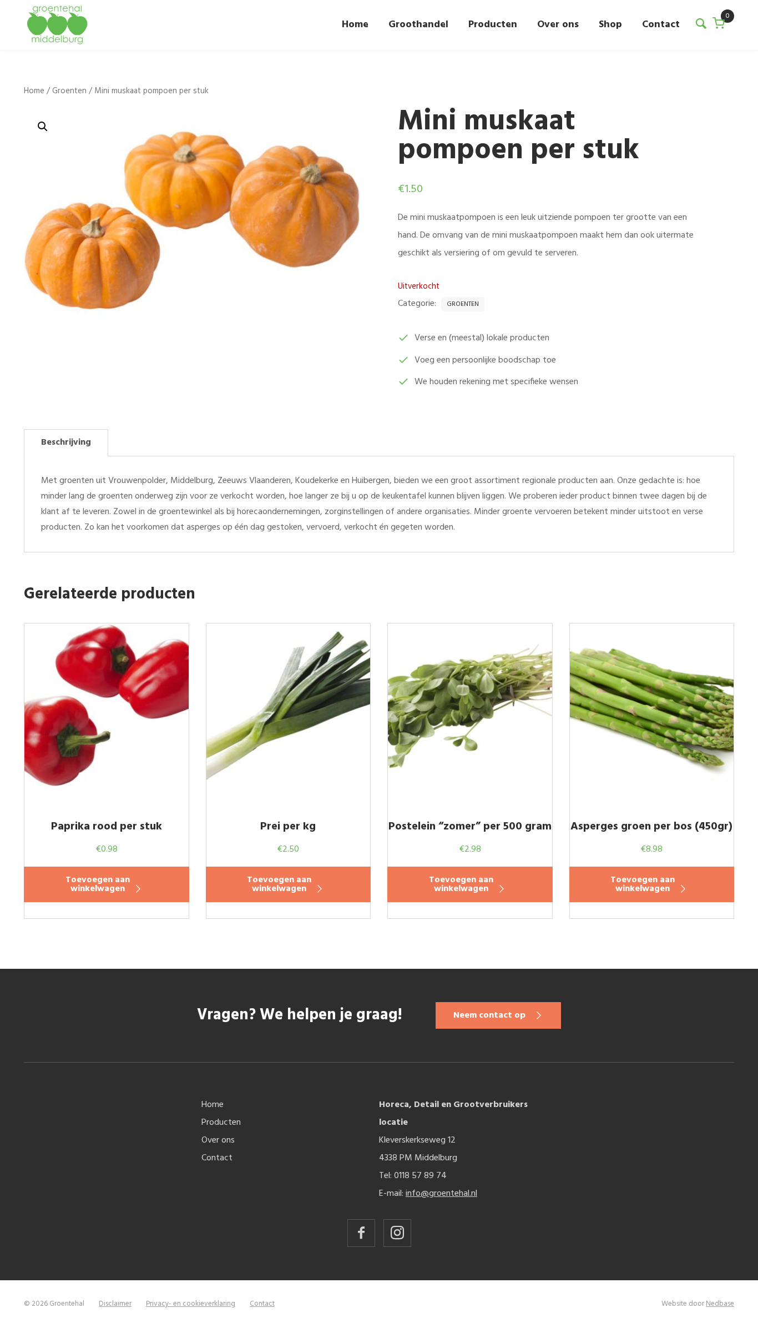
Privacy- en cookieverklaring (190, 1304)
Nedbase (720, 1304)
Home (355, 25)
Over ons (558, 25)
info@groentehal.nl (441, 1193)
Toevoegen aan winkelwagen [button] (97, 884)
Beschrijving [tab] (66, 442)
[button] (43, 127)
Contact (661, 25)
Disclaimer (115, 1304)
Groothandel (418, 25)
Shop (610, 25)
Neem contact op (489, 1015)
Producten (492, 25)
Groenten (69, 91)
